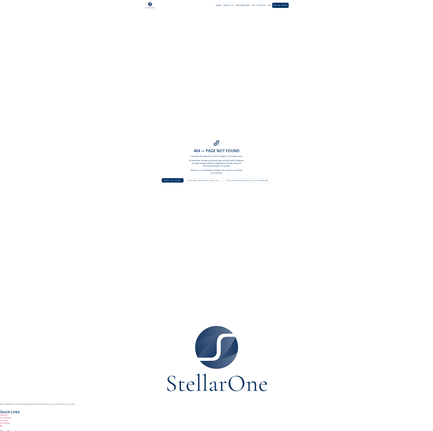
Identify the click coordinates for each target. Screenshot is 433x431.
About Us (228, 5)
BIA (269, 5)
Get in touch (280, 5)
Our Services (243, 5)
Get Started (259, 5)
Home (218, 5)
